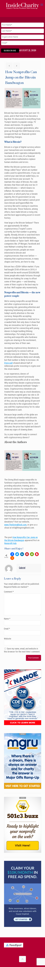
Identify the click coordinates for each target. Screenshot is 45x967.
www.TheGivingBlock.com (15, 524)
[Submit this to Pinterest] (27, 554)
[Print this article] (32, 554)
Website (7, 638)
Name (7, 618)
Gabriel (22, 567)
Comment (9, 591)
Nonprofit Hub (10, 543)
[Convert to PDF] (37, 554)
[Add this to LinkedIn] (22, 554)
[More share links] (12, 558)
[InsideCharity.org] (22, 4)
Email (7, 628)
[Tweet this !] (17, 554)
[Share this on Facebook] (12, 554)
